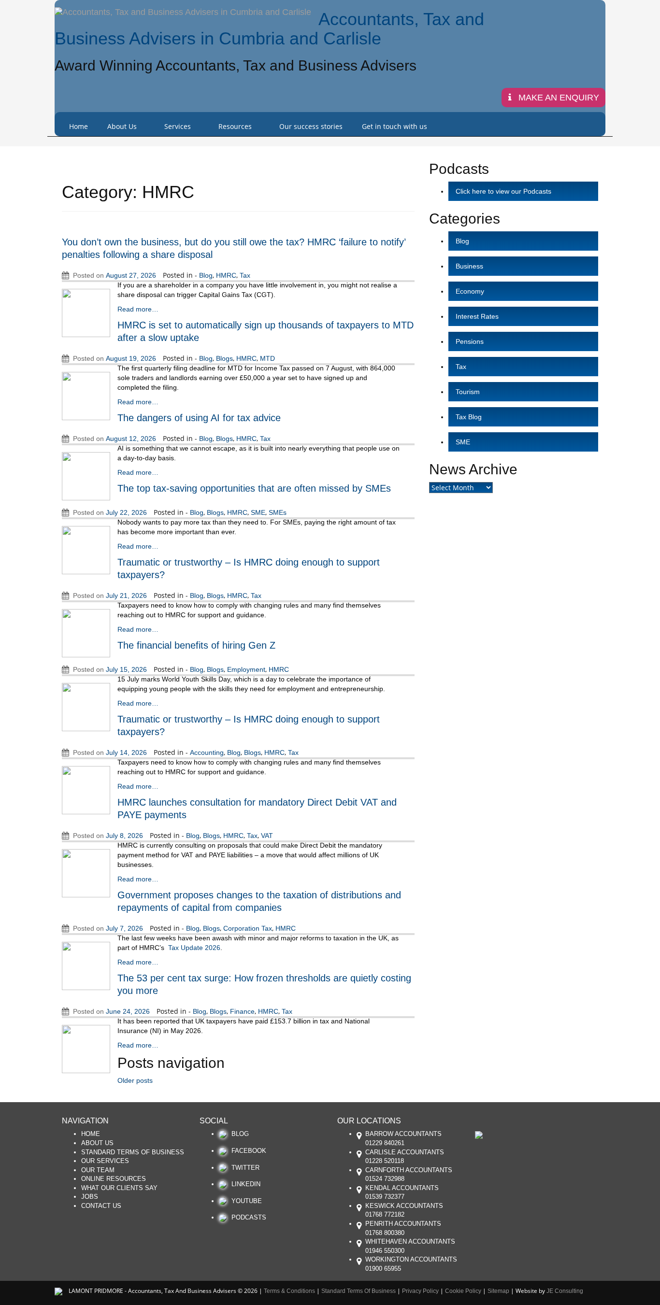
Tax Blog (469, 417)
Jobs (89, 1196)
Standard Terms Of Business (132, 1152)
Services (177, 126)
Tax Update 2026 (194, 947)
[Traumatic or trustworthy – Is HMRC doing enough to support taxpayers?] (86, 632)
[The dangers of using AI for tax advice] (86, 475)
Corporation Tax (247, 928)
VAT (267, 835)
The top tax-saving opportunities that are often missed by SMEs (254, 488)
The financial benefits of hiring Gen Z (196, 645)
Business (469, 266)
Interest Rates (477, 316)
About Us (122, 126)
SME (258, 512)
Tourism (468, 392)
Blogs (224, 358)
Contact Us (101, 1205)
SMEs (278, 512)
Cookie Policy (463, 1291)
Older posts (135, 1080)
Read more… (137, 309)
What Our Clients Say (119, 1188)
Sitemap (498, 1291)
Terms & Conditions (289, 1291)
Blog (206, 275)
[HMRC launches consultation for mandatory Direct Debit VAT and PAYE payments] (86, 872)
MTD (267, 358)
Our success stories (311, 126)
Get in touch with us (394, 126)
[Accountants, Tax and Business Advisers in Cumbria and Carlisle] (182, 12)
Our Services (105, 1160)
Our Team (98, 1170)
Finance (242, 1011)
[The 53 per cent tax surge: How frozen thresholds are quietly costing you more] (86, 1048)
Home (78, 126)
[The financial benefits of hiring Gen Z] (86, 706)
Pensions (470, 341)
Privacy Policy (420, 1291)
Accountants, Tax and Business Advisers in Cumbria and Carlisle (269, 28)
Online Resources (113, 1178)
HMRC (226, 275)
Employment (246, 669)
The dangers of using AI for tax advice (199, 417)
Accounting (207, 752)
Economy (470, 291)
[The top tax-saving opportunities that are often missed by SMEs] (86, 549)
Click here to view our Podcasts (503, 191)
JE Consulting (564, 1291)
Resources (235, 126)
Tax (245, 275)
